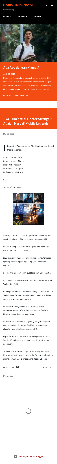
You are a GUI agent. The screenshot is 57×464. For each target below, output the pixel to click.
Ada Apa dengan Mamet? (21, 67)
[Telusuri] (45, 4)
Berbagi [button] (7, 95)
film (12, 367)
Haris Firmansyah (18, 5)
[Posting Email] (17, 367)
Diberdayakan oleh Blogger (30, 456)
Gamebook (22, 16)
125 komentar (21, 95)
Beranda (7, 16)
